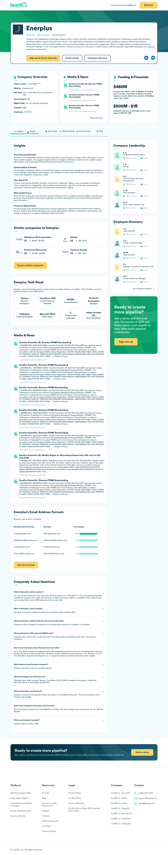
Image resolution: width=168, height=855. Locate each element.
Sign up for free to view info (43, 58)
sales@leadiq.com (146, 803)
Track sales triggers (19, 798)
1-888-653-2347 (145, 793)
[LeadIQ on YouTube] (156, 850)
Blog (44, 798)
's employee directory (71, 656)
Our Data (46, 826)
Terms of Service (76, 803)
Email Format (72, 58)
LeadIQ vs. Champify (120, 824)
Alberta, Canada (43, 35)
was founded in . (27, 722)
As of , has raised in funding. (58, 709)
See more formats (26, 565)
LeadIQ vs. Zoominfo (120, 793)
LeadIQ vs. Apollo (119, 798)
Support (46, 811)
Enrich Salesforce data (20, 811)
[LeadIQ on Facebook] (150, 850)
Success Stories (17, 816)
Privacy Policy (74, 793)
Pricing (45, 793)
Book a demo (142, 752)
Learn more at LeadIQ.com (123, 5)
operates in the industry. (33, 666)
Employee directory (97, 58)
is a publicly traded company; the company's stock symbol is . (45, 610)
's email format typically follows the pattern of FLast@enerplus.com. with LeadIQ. (57, 694)
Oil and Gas (39, 668)
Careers (46, 816)
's (55, 636)
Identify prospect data (20, 793)
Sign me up (126, 341)
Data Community (50, 821)
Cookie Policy (74, 798)
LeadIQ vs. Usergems (121, 819)
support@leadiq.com (148, 798)
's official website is (52, 623)
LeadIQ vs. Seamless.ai (121, 813)
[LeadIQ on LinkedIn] (154, 850)
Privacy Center (49, 831)
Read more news (96, 118)
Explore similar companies (30, 265)
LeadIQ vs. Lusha (119, 803)
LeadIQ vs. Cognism (120, 808)
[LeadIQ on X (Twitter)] (152, 850)
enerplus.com (43, 625)
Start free (148, 5)
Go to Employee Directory (142, 288)
